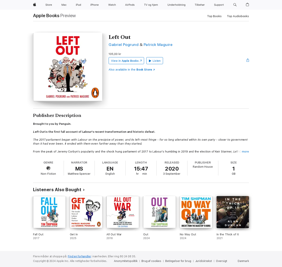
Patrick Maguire (158, 44)
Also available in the (130, 69)
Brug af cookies (151, 261)
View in (125, 60)
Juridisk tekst (203, 261)
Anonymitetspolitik (125, 261)
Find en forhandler (79, 256)
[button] (235, 5)
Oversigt (221, 261)
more (245, 151)
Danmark (243, 261)
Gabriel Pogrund (124, 44)
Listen (157, 60)
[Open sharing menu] (247, 60)
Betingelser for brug (178, 261)
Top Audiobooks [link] (238, 16)
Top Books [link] (214, 16)
